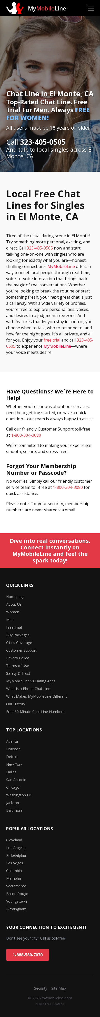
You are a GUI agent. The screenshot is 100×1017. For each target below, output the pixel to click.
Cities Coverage (19, 642)
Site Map (58, 988)
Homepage (15, 596)
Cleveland (14, 840)
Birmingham (16, 909)
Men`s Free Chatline (50, 1004)
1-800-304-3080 (26, 435)
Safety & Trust (18, 673)
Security (40, 988)
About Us (14, 604)
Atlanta (12, 741)
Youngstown (16, 901)
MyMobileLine (61, 266)
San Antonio (16, 779)
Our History (15, 704)
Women (12, 611)
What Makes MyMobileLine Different (36, 696)
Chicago (12, 787)
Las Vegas (14, 863)
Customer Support (21, 650)
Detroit (12, 756)
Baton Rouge (17, 893)
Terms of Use (17, 665)
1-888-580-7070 (28, 955)
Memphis (14, 878)
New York (14, 764)
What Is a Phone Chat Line (28, 688)
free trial (52, 340)
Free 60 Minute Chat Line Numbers (35, 711)
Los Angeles (16, 847)
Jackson (12, 802)
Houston (13, 749)
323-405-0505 (40, 248)
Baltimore (14, 810)
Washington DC (19, 795)
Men (10, 619)
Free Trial (14, 627)
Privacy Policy (17, 658)
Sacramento (16, 886)
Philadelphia (16, 855)
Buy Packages (17, 634)
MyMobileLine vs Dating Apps (30, 681)
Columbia (14, 870)
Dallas (11, 772)
